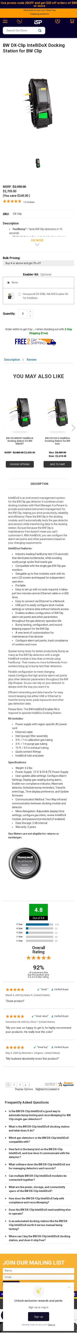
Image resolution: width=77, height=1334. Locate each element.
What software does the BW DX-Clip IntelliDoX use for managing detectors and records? (39, 1166)
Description (12, 359)
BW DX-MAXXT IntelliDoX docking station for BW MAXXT (19, 441)
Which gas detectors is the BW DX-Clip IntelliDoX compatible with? (39, 1139)
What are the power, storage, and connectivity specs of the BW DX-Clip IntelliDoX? (37, 1189)
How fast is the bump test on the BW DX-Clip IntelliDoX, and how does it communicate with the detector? (39, 1153)
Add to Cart (57, 464)
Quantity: (9, 313)
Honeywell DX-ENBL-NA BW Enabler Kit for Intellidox (45, 296)
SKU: (6, 214)
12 (29, 202)
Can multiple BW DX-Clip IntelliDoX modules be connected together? (38, 1177)
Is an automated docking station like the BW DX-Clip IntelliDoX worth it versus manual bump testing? (38, 1225)
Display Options (24, 1089)
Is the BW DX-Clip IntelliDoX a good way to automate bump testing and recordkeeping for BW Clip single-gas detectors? (40, 1115)
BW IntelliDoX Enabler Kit (43, 709)
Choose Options (20, 464)
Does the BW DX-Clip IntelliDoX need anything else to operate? (40, 1211)
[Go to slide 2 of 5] (73, 427)
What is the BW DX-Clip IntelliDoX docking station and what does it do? (39, 1128)
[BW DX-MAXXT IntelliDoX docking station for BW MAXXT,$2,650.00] (20, 413)
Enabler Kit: (37, 274)
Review (31, 359)
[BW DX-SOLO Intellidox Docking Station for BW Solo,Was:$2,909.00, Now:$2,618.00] (57, 413)
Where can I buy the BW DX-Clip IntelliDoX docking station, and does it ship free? (39, 1238)
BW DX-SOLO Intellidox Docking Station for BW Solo (57, 441)
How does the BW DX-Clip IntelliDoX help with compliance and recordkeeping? (36, 1200)
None (15, 282)
